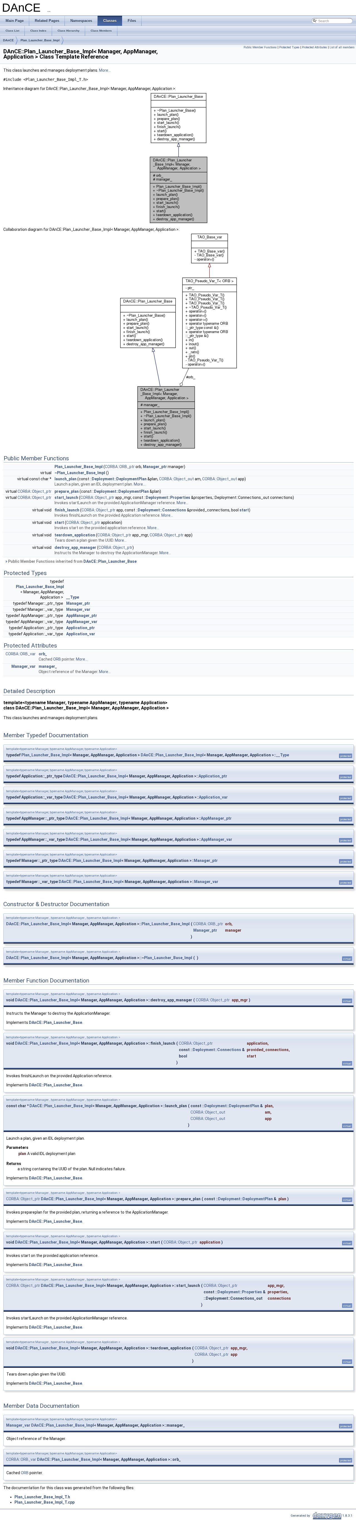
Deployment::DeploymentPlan (119, 479)
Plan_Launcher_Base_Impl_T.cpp (44, 1502)
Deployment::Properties (168, 497)
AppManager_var (81, 621)
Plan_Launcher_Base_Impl (40, 40)
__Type (72, 597)
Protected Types (289, 47)
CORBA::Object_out (176, 479)
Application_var (80, 634)
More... (105, 70)
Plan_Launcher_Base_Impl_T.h (42, 1497)
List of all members (342, 47)
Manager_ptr (155, 466)
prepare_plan (67, 491)
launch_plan (65, 479)
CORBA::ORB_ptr (120, 466)
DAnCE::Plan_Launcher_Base (110, 561)
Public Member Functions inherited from (72, 561)
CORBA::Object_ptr (34, 491)
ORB (57, 659)
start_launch (66, 497)
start (244, 510)
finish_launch (67, 510)
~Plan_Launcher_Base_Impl (80, 473)
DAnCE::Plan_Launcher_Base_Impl (172, 755)
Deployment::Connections (162, 510)
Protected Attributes (314, 47)
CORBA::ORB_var (21, 654)
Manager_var (78, 609)
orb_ (43, 654)
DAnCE (8, 40)
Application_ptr (80, 628)
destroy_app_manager (75, 547)
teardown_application (75, 535)
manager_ (48, 666)
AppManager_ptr (81, 615)
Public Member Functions (260, 47)
